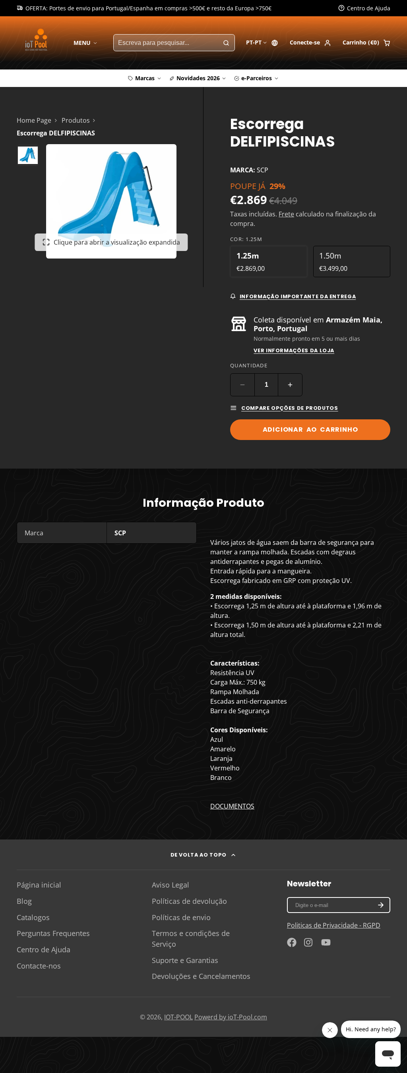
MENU (82, 42)
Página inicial (39, 885)
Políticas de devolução (189, 901)
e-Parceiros (256, 78)
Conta (310, 42)
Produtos (76, 120)
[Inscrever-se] (380, 905)
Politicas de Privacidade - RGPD (333, 925)
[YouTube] (326, 942)
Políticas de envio (181, 917)
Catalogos (33, 917)
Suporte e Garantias (185, 960)
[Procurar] (226, 43)
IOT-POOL (178, 1017)
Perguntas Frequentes (53, 933)
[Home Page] (37, 43)
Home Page (34, 120)
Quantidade (248, 365)
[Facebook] (292, 942)
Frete (286, 214)
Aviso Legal (170, 885)
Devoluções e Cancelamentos (201, 976)
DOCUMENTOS (232, 806)
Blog (24, 901)
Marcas (145, 78)
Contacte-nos (39, 966)
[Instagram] (309, 942)
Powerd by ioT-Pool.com (230, 1017)
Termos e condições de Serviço (191, 938)
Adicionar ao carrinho (310, 429)
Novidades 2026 (198, 78)
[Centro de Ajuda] (364, 8)
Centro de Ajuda (43, 949)
